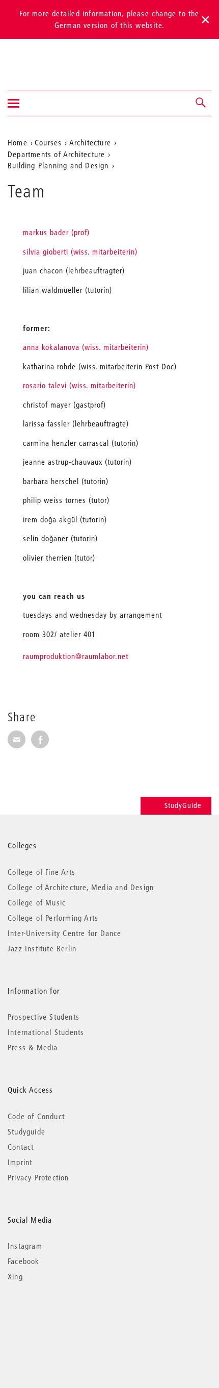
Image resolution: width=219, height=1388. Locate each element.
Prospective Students (43, 1017)
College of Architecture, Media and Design (81, 887)
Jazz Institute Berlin (42, 948)
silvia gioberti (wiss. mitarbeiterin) (80, 251)
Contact (21, 1147)
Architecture (90, 142)
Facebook (24, 1261)
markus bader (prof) (56, 232)
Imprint (20, 1162)
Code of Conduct (36, 1116)
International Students (46, 1032)
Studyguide (26, 1131)
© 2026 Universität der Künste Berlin (61, 1319)
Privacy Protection (38, 1177)
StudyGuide (183, 805)
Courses (48, 142)
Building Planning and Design (58, 165)
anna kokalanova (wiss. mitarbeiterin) (86, 347)
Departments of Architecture (56, 154)
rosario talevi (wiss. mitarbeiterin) (79, 385)
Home (18, 142)
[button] (201, 103)
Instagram (25, 1246)
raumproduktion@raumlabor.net (75, 656)
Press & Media (33, 1047)
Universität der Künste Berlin (48, 57)
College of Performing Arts (53, 918)
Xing (15, 1276)
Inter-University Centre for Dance (65, 933)
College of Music (37, 902)
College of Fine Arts (41, 872)
